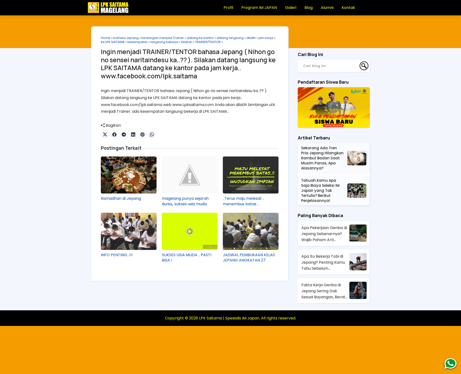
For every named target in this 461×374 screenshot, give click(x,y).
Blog (308, 7)
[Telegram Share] (124, 135)
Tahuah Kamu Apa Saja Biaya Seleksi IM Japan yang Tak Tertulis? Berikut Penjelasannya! (320, 190)
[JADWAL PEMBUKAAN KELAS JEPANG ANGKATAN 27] (251, 231)
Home (105, 38)
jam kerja (266, 38)
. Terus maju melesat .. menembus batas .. (243, 201)
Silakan (186, 42)
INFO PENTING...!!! (117, 255)
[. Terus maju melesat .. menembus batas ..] (251, 174)
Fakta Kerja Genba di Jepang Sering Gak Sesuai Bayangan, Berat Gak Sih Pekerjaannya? (323, 291)
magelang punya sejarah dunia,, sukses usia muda (185, 201)
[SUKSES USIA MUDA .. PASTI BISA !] (190, 231)
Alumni (327, 7)
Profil (228, 7)
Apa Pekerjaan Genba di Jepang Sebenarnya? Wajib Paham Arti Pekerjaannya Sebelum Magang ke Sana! (324, 234)
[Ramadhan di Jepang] (129, 174)
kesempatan (137, 42)
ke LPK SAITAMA (113, 42)
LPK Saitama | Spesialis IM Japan (229, 318)
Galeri (290, 7)
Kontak (348, 7)
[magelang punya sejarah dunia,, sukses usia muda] (190, 174)
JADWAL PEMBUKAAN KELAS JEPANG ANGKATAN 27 (249, 257)
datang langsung (230, 38)
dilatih (251, 38)
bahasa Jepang (126, 38)
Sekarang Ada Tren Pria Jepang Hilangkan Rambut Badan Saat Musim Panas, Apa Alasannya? (322, 158)
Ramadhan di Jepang (121, 198)
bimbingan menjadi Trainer (162, 38)
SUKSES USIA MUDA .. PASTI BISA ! (186, 257)
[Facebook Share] (114, 135)
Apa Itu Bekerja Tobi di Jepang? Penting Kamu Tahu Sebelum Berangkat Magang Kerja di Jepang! (324, 262)
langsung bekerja (164, 42)
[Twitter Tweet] (105, 135)
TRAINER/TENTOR (208, 42)
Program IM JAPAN (259, 7)
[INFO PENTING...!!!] (129, 231)
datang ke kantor (200, 38)
